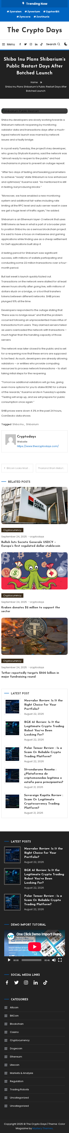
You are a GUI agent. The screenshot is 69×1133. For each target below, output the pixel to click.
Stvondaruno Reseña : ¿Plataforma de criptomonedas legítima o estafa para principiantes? (43, 776)
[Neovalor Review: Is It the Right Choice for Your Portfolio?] (12, 707)
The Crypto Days (34, 30)
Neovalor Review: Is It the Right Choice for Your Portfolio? (43, 705)
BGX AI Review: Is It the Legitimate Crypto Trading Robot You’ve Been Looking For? (44, 728)
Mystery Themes (42, 1128)
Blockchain (17, 1024)
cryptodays (26, 436)
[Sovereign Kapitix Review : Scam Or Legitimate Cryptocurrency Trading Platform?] (12, 801)
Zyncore (24, 16)
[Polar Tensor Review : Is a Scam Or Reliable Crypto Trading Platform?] (12, 754)
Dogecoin (16, 1048)
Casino (14, 1032)
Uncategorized (19, 1097)
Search (51, 44)
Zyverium (33, 11)
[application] (34, 947)
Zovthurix (42, 16)
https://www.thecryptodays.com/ (38, 446)
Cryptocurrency (12, 530)
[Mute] (54, 960)
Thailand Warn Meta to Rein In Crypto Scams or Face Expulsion (53, 468)
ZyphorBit (52, 11)
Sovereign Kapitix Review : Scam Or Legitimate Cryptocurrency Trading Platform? (43, 801)
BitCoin (14, 1015)
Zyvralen (15, 11)
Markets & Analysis (21, 1073)
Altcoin (14, 1007)
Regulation (16, 1081)
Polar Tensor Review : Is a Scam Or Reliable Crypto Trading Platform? (43, 752)
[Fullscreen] (60, 960)
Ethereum (16, 1056)
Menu (11, 44)
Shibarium (32, 424)
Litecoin (14, 1065)
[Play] (9, 960)
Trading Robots (19, 1089)
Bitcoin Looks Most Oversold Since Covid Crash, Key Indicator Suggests (20, 468)
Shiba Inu (18, 424)
